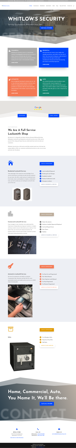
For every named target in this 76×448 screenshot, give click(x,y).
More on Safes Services (47, 345)
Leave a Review (54, 115)
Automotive (48, 5)
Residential (42, 5)
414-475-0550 (11, 0)
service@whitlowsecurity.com (59, 434)
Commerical (15, 50)
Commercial (36, 5)
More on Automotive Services (49, 287)
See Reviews (22, 115)
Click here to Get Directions (16, 437)
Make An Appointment (46, 163)
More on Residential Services (49, 184)
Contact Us (69, 5)
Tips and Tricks (63, 5)
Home (30, 5)
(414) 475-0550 (41, 434)
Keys (57, 5)
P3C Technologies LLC (40, 446)
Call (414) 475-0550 (46, 28)
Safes (53, 5)
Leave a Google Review (39, 0)
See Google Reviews (30, 0)
